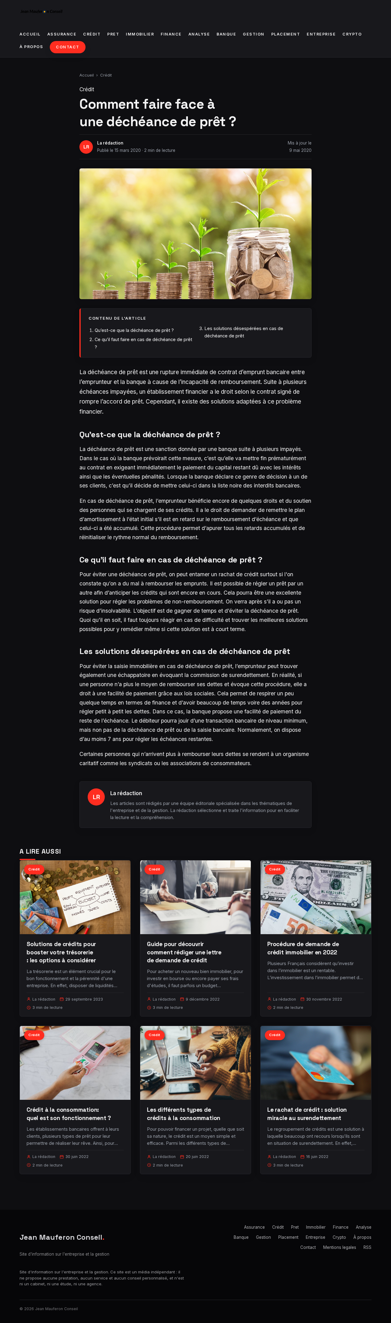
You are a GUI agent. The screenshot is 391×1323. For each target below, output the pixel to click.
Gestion (254, 34)
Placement (285, 34)
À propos (31, 46)
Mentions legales (339, 1247)
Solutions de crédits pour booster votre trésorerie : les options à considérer (61, 952)
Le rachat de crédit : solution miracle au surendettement (307, 1114)
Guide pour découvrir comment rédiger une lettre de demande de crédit (184, 952)
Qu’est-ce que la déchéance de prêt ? (134, 330)
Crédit (91, 34)
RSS (367, 1247)
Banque (226, 34)
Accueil (30, 34)
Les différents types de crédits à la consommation (183, 1114)
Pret (113, 34)
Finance (171, 34)
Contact (67, 47)
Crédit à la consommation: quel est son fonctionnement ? (69, 1114)
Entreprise (321, 34)
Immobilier (140, 34)
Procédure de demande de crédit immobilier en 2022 (303, 948)
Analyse (199, 34)
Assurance (62, 34)
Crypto (352, 34)
